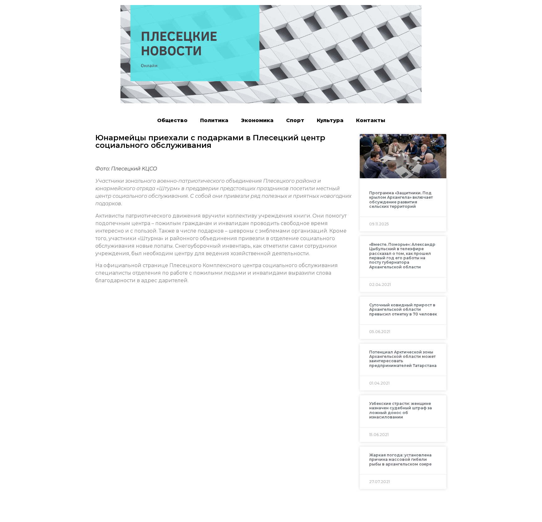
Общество (172, 120)
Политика (214, 120)
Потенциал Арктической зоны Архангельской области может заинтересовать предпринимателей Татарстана (403, 359)
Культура (330, 120)
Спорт (295, 120)
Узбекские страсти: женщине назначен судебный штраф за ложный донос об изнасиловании (400, 410)
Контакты (370, 120)
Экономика (257, 120)
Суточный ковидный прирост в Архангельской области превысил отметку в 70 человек (403, 309)
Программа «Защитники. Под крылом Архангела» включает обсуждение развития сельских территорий (401, 200)
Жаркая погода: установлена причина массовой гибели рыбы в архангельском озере (400, 459)
